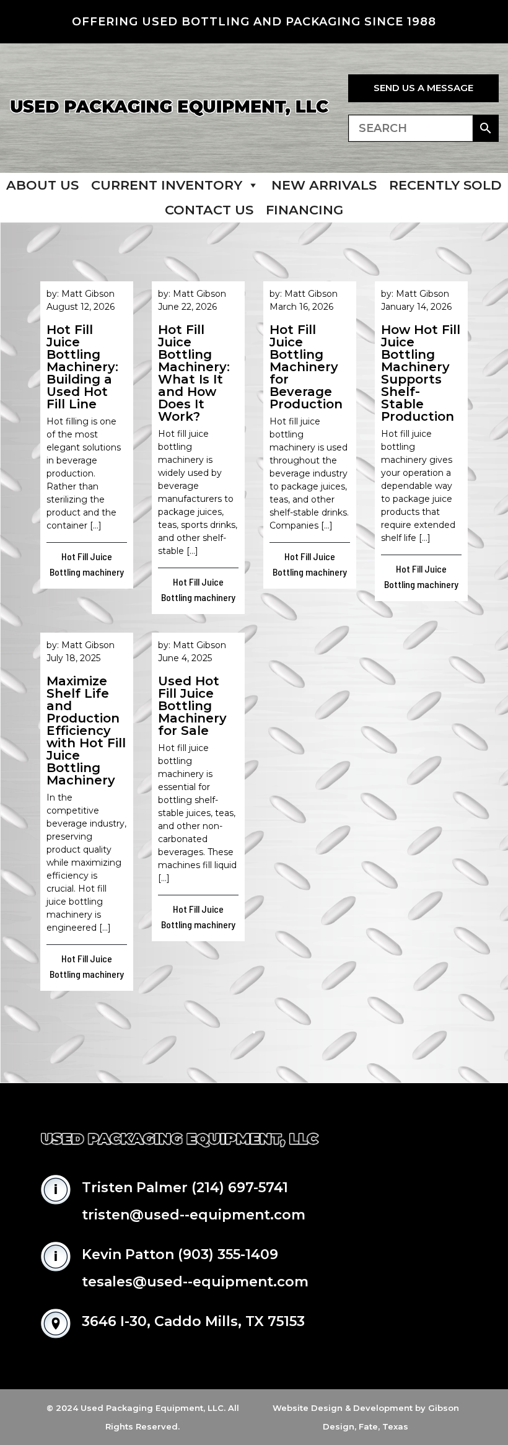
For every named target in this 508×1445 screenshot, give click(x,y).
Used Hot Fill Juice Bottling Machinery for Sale (192, 706)
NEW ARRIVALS (324, 185)
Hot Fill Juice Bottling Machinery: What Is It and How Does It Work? (194, 373)
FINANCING (304, 209)
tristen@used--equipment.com (193, 1214)
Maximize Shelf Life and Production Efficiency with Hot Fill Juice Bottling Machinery (86, 731)
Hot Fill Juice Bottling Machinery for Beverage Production (306, 366)
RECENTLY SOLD (445, 185)
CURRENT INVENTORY (166, 185)
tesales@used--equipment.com (195, 1281)
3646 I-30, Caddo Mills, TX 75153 (193, 1321)
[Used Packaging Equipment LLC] (169, 108)
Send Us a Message (423, 88)
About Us (42, 185)
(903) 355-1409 (228, 1254)
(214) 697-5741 (239, 1187)
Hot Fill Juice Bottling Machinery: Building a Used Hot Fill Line (82, 366)
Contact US (209, 209)
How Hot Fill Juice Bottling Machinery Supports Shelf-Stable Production (420, 373)
